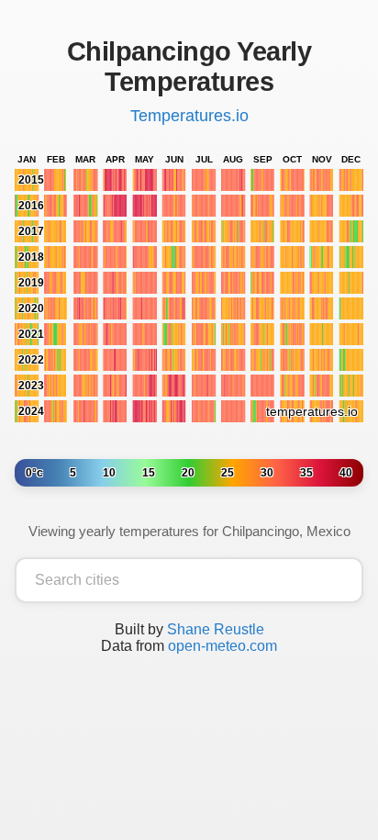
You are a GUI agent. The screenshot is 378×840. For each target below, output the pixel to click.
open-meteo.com (222, 646)
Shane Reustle (215, 629)
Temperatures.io (189, 115)
